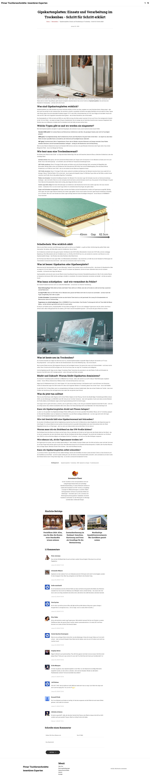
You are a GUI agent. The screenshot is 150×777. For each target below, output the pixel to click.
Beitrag (52, 752)
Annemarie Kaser (75, 478)
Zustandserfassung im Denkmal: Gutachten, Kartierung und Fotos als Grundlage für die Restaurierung (75, 537)
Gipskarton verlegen (84, 462)
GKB (78, 462)
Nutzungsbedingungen (64, 768)
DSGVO (60, 772)
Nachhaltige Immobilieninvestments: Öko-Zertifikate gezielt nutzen (97, 536)
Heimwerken (55, 21)
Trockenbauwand (94, 462)
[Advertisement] (83, 42)
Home (48, 21)
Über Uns (60, 766)
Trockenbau (73, 462)
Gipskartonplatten (65, 462)
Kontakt (60, 774)
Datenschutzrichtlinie (63, 770)
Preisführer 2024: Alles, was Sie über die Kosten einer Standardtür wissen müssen (52, 536)
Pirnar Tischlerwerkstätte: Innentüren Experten (24, 3)
